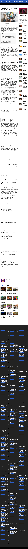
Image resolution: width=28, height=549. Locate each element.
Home (1, 1)
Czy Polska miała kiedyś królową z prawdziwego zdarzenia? (4, 538)
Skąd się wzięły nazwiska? (13, 389)
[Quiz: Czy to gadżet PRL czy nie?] (20, 55)
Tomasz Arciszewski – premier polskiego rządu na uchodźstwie (25, 95)
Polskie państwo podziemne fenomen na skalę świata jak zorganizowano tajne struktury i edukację (3, 301)
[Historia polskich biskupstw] (20, 34)
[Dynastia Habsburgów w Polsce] (15, 313)
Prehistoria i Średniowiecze (24, 42)
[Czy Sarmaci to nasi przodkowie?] (20, 74)
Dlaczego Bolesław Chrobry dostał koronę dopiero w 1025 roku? (4, 355)
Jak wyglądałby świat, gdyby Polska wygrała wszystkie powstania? (23, 497)
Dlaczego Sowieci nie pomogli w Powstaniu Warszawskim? (4, 454)
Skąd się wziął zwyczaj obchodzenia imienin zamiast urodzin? (5, 524)
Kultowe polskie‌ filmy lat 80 (4, 38)
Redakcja (20, 1)
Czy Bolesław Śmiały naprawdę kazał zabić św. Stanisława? (13, 431)
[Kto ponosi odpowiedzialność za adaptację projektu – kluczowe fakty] (3, 306)
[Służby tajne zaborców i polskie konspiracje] (20, 77)
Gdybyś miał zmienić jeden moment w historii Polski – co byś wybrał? (23, 334)
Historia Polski (2, 290)
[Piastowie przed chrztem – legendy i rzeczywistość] (20, 104)
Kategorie (7, 1)
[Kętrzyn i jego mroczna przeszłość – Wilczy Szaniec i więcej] (20, 86)
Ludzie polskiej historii (25, 96)
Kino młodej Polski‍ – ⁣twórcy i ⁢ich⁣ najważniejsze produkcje (8, 37)
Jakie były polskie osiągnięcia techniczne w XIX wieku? (14, 476)
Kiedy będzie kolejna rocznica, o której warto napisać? (22, 384)
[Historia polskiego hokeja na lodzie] (20, 59)
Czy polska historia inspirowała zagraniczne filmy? (22, 438)
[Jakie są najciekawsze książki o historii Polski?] (20, 91)
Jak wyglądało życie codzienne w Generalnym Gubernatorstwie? (4, 467)
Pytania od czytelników (3, 330)
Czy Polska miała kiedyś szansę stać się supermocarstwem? (22, 459)
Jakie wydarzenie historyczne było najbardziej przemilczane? (4, 365)
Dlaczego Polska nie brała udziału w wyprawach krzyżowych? (4, 510)
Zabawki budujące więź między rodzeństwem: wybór (15, 301)
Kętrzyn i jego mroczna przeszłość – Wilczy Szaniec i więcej (25, 86)
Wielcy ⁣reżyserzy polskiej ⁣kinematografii (6, 41)
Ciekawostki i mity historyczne (24, 63)
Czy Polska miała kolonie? (13, 443)
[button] (26, 1)
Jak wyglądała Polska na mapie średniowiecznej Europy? (4, 440)
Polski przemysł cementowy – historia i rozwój (14, 275)
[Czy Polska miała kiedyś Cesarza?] (20, 66)
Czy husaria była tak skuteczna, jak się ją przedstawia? (3, 431)
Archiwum (4, 1)
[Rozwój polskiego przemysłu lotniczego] (9, 313)
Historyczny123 (8, 279)
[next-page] (2, 319)
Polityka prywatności (15, 1)
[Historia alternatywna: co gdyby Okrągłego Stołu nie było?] (20, 51)
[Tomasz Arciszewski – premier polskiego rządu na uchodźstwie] (20, 95)
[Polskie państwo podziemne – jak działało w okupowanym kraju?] (20, 99)
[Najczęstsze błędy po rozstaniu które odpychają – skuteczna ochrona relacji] (15, 306)
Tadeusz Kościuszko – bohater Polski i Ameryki (25, 30)
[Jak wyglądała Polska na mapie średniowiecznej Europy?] (20, 46)
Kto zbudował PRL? (22, 380)
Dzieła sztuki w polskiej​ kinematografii (6, 42)
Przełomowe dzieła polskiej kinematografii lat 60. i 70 (7, 36)
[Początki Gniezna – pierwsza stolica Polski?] (20, 41)
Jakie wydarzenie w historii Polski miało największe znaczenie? (13, 502)
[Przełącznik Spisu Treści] (14, 33)
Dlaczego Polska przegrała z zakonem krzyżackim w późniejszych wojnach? (14, 330)
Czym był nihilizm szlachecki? (14, 345)
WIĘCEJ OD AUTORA (10, 285)
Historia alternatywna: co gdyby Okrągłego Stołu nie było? (25, 51)
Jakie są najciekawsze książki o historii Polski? (25, 91)
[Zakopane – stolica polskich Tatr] (20, 109)
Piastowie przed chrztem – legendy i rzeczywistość (25, 104)
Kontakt (22, 1)
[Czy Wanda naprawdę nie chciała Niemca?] (20, 62)
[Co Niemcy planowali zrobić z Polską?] (20, 70)
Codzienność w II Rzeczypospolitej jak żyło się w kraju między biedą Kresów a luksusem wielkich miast (15, 292)
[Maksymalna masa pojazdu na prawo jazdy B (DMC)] (9, 298)
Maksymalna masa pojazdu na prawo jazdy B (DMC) (9, 301)
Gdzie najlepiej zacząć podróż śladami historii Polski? (22, 407)
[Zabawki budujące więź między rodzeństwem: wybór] (15, 298)
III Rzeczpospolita (24, 52)
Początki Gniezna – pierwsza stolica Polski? (25, 41)
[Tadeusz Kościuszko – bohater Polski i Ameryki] (20, 30)
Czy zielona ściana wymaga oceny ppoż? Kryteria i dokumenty (9, 309)
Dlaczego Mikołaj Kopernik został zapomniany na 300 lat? (4, 484)
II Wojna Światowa (24, 70)
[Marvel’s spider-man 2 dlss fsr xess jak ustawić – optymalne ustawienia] (3, 313)
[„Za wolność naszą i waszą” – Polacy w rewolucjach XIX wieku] (20, 26)
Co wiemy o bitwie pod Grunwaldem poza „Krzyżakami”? (22, 424)
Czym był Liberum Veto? (13, 342)
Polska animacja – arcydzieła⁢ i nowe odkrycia (6, 40)
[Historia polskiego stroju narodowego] (20, 38)
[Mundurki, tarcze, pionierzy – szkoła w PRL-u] (23, 11)
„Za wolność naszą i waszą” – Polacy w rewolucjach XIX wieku (25, 25)
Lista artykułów (10, 1)
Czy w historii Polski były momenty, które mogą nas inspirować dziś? (4, 515)
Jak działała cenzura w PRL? (14, 374)
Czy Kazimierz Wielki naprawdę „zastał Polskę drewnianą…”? (22, 398)
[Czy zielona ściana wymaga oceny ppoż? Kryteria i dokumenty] (9, 306)
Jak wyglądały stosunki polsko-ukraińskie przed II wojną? (13, 349)
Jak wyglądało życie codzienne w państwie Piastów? (4, 346)
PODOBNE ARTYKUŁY (4, 285)
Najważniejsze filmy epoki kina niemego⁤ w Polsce (7, 35)
